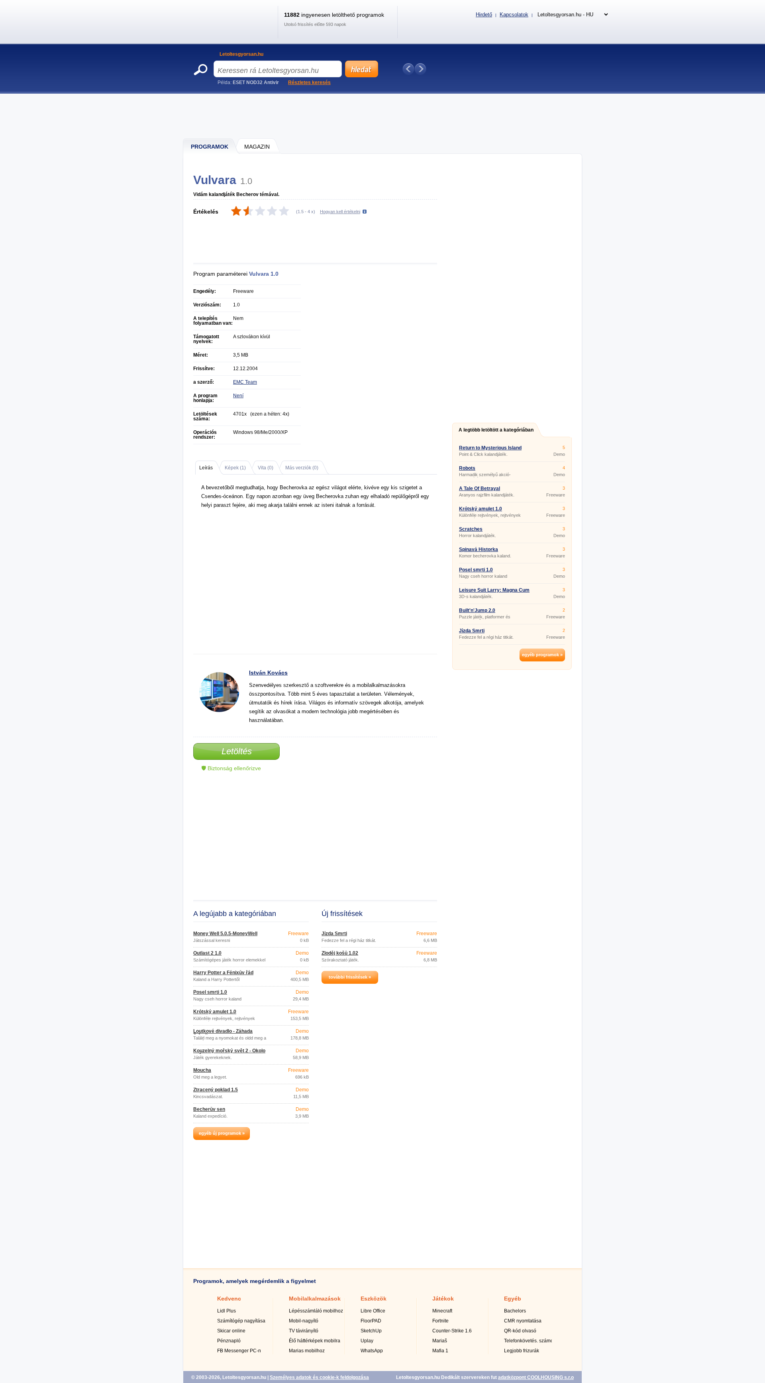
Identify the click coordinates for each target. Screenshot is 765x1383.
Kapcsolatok (514, 15)
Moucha (202, 1070)
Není (238, 395)
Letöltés (237, 751)
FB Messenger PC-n (239, 1351)
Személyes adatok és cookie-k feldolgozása (319, 1377)
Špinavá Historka (478, 549)
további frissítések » (350, 977)
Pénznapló (229, 1341)
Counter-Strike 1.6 (452, 1331)
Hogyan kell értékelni (340, 211)
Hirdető (484, 15)
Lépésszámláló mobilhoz (316, 1311)
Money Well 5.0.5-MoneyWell (225, 933)
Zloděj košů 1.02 (340, 953)
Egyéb (512, 1298)
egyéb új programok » (222, 1133)
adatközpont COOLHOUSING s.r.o (536, 1377)
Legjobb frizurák (521, 1351)
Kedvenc (229, 1298)
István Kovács (268, 672)
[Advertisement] (383, 115)
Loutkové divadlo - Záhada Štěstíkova (223, 1033)
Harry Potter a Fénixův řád (223, 972)
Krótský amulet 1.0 (214, 1011)
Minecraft (442, 1311)
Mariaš (439, 1341)
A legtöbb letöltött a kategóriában (496, 430)
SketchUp (371, 1331)
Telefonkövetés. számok (530, 1341)
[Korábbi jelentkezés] (408, 69)
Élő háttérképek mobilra (314, 1341)
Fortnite (440, 1321)
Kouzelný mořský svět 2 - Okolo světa (229, 1053)
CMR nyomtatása (522, 1321)
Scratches (471, 529)
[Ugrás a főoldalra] (232, 29)
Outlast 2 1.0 (207, 953)
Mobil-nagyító (303, 1321)
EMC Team (245, 382)
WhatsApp (372, 1351)
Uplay (367, 1341)
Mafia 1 (440, 1351)
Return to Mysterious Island (490, 448)
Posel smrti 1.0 (210, 992)
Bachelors (515, 1311)
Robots (467, 468)
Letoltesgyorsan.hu (241, 54)
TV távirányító (303, 1331)
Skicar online (231, 1331)
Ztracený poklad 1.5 (215, 1090)
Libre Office (373, 1311)
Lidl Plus (226, 1311)
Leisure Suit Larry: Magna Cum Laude (494, 592)
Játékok (443, 1298)
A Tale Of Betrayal (479, 488)
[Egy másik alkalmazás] (420, 69)
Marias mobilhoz (307, 1351)
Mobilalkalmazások (315, 1298)
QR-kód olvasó (520, 1331)
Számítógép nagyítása (241, 1321)
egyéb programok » (542, 654)
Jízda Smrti (334, 933)
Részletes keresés (309, 82)
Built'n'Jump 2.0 (477, 610)
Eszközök (373, 1298)
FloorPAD (371, 1321)
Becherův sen (209, 1109)
